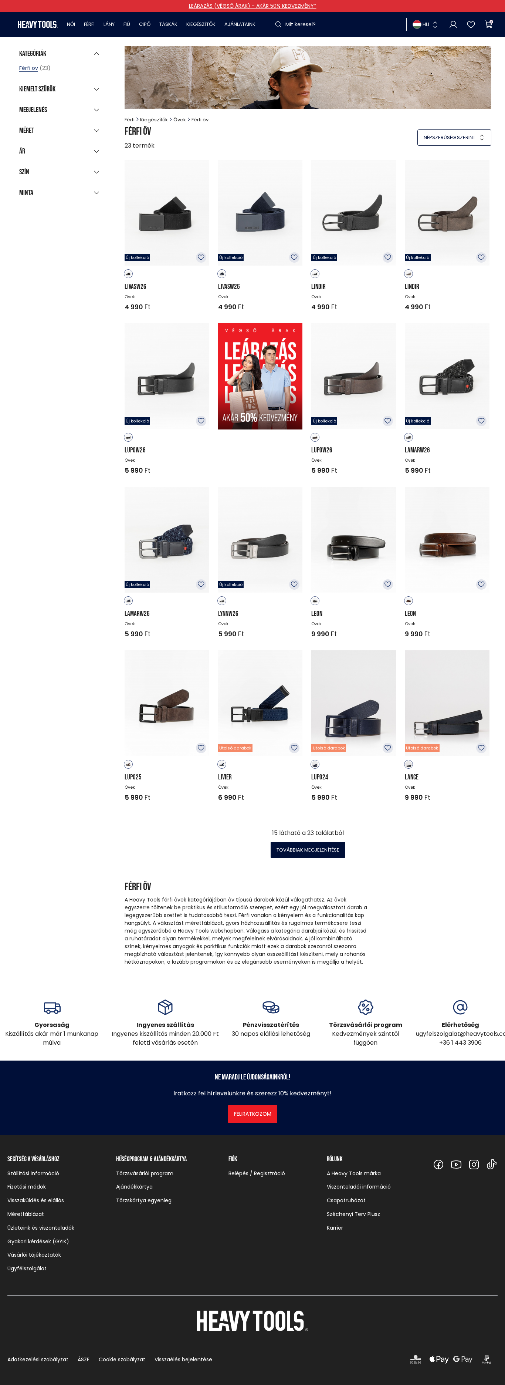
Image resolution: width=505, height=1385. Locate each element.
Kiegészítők (201, 24)
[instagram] (474, 1164)
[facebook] (438, 1164)
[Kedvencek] (471, 24)
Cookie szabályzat (122, 1359)
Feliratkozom (252, 1114)
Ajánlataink (239, 24)
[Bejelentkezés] (453, 24)
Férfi (89, 24)
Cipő (144, 24)
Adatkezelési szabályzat (37, 1359)
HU (426, 24)
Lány (109, 24)
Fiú (126, 24)
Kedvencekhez (201, 257)
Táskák (168, 24)
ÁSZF (83, 1359)
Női (71, 24)
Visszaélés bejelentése (183, 1359)
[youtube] (456, 1164)
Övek (179, 119)
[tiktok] (492, 1164)
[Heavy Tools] (38, 24)
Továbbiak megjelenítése (308, 849)
